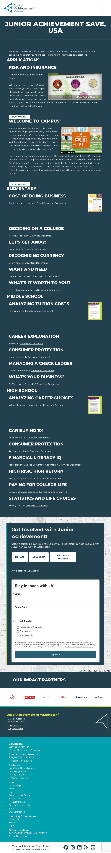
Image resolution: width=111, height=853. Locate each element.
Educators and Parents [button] (23, 754)
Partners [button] (14, 765)
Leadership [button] (15, 785)
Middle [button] (12, 822)
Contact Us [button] (14, 725)
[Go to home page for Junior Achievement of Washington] (19, 8)
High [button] (11, 826)
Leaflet (81, 671)
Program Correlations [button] (20, 760)
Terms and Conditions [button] (23, 846)
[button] (66, 847)
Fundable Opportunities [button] (22, 768)
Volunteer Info (26, 635)
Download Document (54, 203)
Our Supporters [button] (17, 771)
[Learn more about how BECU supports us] (29, 697)
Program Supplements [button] (21, 757)
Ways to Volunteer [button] (19, 747)
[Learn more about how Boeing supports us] (46, 697)
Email (17, 594)
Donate (19, 557)
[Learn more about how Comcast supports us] (98, 697)
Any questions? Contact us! (25, 570)
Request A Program (63, 557)
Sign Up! (55, 654)
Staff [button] (11, 788)
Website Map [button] (32, 849)
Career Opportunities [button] (20, 805)
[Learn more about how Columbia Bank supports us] (81, 697)
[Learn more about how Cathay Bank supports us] (64, 697)
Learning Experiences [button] (22, 816)
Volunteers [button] (16, 744)
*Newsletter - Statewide (31, 627)
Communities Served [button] (20, 795)
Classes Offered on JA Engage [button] (25, 750)
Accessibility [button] (18, 849)
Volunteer (39, 557)
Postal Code (21, 607)
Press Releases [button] (17, 802)
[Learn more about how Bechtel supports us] (12, 697)
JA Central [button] (45, 849)
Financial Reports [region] (18, 778)
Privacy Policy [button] (42, 846)
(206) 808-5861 (15, 728)
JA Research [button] (15, 798)
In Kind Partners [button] (17, 774)
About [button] (13, 782)
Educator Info (26, 631)
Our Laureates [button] (17, 812)
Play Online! (19, 117)
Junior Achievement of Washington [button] (28, 833)
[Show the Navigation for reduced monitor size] (105, 8)
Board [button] (12, 792)
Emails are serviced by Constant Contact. (78, 647)
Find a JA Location (18, 836)
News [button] (12, 808)
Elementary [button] (15, 819)
